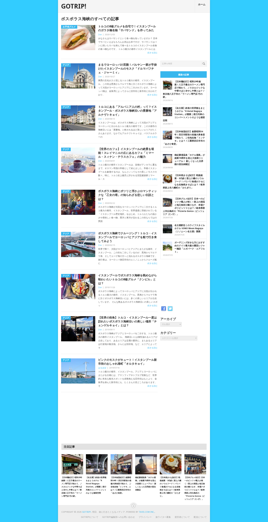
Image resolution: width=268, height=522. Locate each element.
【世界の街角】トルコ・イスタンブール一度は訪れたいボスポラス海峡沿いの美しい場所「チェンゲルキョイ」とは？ (127, 321)
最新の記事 (183, 74)
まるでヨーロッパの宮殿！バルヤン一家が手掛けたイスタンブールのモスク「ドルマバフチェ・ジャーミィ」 (127, 68)
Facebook (163, 308)
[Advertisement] (183, 35)
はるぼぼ (102, 368)
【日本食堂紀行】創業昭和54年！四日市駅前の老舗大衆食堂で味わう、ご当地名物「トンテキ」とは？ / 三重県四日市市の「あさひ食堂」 (184, 137)
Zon (100, 34)
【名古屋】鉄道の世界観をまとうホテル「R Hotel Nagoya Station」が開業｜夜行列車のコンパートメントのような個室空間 (184, 114)
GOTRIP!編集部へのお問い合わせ (118, 517)
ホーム (201, 4)
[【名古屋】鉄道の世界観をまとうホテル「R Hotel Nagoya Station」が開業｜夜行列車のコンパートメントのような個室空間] (97, 464)
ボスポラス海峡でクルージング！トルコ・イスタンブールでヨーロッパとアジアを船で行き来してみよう (127, 237)
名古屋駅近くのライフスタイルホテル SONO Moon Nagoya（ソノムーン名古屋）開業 (189, 228)
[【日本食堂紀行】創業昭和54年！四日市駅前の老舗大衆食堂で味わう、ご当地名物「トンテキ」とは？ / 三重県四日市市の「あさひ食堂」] (121, 464)
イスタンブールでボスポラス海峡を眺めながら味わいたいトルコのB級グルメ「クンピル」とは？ (127, 279)
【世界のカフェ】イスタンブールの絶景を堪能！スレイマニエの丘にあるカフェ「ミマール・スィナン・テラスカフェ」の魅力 (126, 152)
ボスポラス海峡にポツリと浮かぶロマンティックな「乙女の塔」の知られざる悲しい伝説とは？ (127, 194)
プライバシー (145, 517)
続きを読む (152, 53)
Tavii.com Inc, (147, 512)
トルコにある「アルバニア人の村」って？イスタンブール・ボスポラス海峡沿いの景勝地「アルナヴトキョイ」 (127, 110)
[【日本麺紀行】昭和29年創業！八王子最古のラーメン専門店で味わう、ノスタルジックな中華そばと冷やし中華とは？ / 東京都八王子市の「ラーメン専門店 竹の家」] (72, 464)
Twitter (170, 308)
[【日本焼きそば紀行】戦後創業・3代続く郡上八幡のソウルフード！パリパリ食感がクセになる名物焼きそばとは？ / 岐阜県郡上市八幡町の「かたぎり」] (170, 464)
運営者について (182, 517)
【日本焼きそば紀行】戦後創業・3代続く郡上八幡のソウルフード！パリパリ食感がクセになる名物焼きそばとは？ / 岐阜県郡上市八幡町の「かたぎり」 (184, 181)
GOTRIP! (73, 6)
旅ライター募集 (163, 517)
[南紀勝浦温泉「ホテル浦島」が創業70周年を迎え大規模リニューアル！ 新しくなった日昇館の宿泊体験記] (146, 464)
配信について (200, 517)
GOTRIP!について (89, 517)
